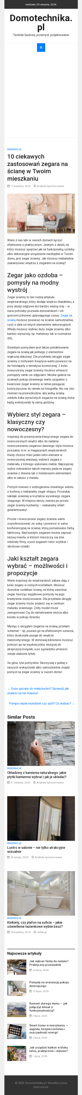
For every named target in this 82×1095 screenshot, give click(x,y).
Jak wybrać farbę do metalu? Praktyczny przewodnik (48, 963)
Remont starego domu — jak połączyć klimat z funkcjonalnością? (48, 1007)
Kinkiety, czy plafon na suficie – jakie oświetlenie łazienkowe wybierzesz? (35, 924)
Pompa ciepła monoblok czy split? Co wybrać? (42, 703)
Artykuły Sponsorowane (50, 186)
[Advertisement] (41, 95)
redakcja (42, 932)
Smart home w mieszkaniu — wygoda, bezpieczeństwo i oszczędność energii (48, 1029)
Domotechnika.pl (41, 23)
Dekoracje (14, 149)
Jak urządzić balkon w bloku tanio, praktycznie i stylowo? (48, 1049)
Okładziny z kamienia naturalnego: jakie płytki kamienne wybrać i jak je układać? (37, 775)
